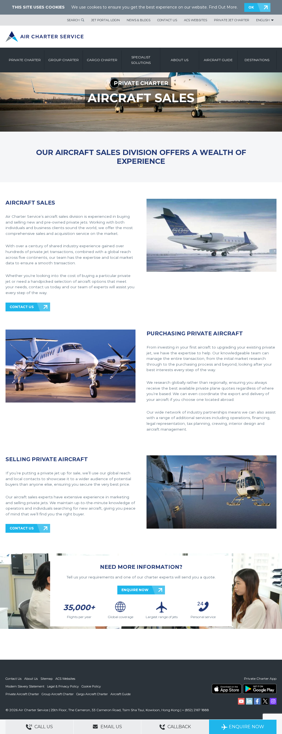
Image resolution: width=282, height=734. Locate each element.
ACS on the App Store (227, 689)
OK (251, 7)
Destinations (257, 60)
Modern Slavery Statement (25, 686)
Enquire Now (246, 726)
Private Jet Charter (231, 20)
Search (73, 20)
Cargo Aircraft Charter (92, 694)
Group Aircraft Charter (58, 694)
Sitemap (46, 679)
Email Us (110, 726)
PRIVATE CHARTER (141, 83)
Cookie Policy (91, 686)
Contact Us (167, 20)
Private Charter (25, 60)
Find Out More (223, 7)
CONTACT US (22, 307)
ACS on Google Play (259, 689)
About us (179, 60)
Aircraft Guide (218, 60)
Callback (178, 726)
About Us (31, 679)
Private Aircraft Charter (22, 694)
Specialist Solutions (141, 60)
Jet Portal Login (105, 20)
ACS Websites (195, 20)
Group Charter (63, 60)
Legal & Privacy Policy (63, 686)
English (263, 20)
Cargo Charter (102, 60)
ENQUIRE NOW (134, 590)
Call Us (43, 726)
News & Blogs (138, 20)
